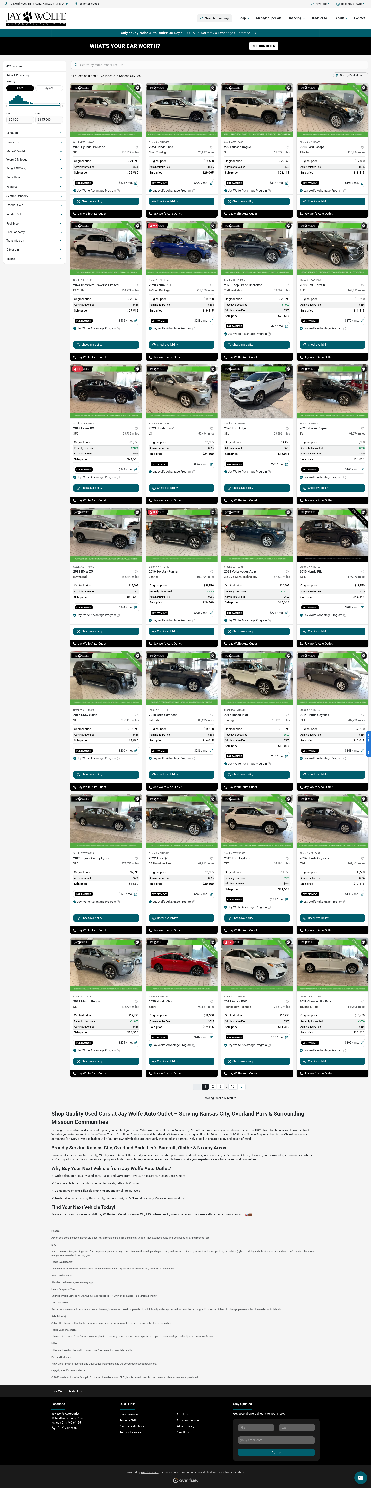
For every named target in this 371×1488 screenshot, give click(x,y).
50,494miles (206, 433)
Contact (359, 18)
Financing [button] (294, 18)
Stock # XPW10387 (234, 853)
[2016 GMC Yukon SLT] (106, 678)
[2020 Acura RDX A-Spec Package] (182, 248)
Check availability (92, 201)
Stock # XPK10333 (234, 709)
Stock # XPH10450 (83, 566)
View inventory (129, 1414)
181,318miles (281, 720)
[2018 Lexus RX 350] (106, 391)
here (111, 1363)
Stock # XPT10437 (310, 853)
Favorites (321, 4)
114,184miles (281, 863)
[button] (37, 4)
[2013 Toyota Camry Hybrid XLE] (106, 821)
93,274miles (357, 433)
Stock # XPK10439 (234, 996)
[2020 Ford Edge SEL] (257, 391)
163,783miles (356, 290)
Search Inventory (217, 18)
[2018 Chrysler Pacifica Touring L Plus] (333, 964)
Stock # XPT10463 (83, 853)
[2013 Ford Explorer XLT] (257, 821)
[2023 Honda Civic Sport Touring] (182, 110)
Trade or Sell (320, 18)
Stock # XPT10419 (159, 566)
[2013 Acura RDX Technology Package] (257, 964)
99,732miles (131, 433)
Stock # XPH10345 (83, 423)
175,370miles (356, 577)
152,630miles (281, 577)
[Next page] (241, 1087)
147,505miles (356, 1006)
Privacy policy (185, 1426)
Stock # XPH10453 (310, 709)
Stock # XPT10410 (159, 709)
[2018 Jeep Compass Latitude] (182, 678)
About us (182, 1414)
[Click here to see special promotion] (185, 33)
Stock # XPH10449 (159, 996)
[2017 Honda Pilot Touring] (257, 678)
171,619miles (281, 1006)
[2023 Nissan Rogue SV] (333, 391)
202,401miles (356, 863)
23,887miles (206, 152)
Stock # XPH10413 (159, 853)
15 (232, 1086)
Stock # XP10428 (309, 423)
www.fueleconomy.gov (77, 1255)
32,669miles (282, 290)
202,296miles (356, 720)
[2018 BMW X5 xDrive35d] (106, 535)
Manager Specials (268, 18)
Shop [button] (242, 18)
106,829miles (130, 152)
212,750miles (205, 290)
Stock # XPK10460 (234, 423)
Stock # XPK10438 (159, 423)
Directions (183, 1432)
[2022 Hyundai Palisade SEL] (106, 110)
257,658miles (130, 863)
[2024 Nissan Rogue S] (257, 110)
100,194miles (205, 577)
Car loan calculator (132, 1426)
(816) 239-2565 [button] (89, 3)
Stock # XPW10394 (310, 996)
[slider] (6, 106)
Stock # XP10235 (233, 566)
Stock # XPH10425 (234, 280)
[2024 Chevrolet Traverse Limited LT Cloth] (106, 248)
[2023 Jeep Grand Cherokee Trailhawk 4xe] (257, 248)
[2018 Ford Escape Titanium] (333, 110)
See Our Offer (264, 46)
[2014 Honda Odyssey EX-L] (333, 678)
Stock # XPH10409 (310, 566)
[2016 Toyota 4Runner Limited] (182, 535)
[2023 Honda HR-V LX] (182, 391)
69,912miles (206, 863)
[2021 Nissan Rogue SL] (106, 964)
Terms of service (130, 1432)
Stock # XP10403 (233, 142)
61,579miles (282, 152)
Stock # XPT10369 (83, 709)
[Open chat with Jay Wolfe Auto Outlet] (360, 1477)
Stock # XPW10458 (310, 280)
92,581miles (206, 1006)
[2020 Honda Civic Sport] (182, 964)
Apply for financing (188, 1420)
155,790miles (130, 577)
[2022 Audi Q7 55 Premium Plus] (182, 821)
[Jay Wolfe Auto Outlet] (36, 18)
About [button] (339, 18)
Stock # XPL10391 (83, 996)
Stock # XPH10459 (310, 142)
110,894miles (356, 152)
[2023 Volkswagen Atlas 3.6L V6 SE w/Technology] (257, 535)
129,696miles (281, 433)
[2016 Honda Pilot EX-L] (333, 535)
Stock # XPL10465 (159, 280)
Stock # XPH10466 (83, 142)
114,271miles (130, 290)
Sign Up (276, 1452)
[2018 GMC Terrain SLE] (333, 248)
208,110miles (130, 720)
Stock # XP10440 (82, 280)
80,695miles (206, 720)
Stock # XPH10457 (159, 142)
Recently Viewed (351, 4)
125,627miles (130, 1006)
